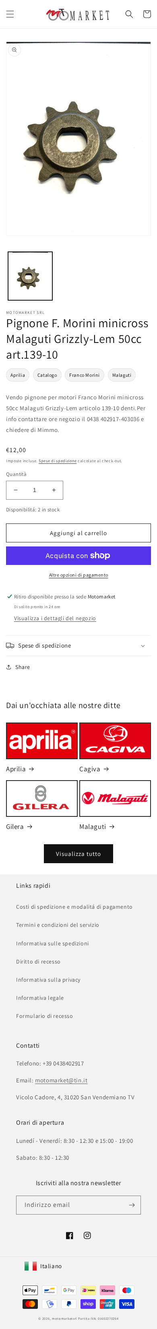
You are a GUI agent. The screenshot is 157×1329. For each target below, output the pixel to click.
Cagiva (90, 768)
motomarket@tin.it (61, 1080)
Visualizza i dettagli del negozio (55, 618)
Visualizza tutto (78, 854)
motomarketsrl (64, 1318)
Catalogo (47, 375)
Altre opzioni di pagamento (78, 575)
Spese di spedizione (57, 460)
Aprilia (17, 375)
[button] (10, 14)
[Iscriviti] (131, 1205)
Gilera (15, 826)
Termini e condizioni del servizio (57, 924)
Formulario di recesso (44, 1016)
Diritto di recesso (38, 961)
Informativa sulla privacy (48, 979)
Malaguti (122, 375)
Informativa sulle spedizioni (52, 943)
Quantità (16, 474)
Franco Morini (84, 375)
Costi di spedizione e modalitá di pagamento (74, 906)
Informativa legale (40, 997)
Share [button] (22, 667)
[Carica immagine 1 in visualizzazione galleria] (30, 276)
